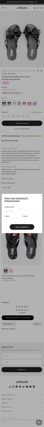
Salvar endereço (22, 227)
